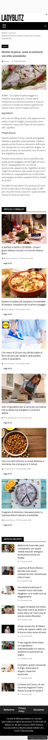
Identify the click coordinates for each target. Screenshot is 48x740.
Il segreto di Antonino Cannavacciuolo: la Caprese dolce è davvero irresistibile (22, 514)
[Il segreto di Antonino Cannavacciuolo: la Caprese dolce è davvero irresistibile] (24, 494)
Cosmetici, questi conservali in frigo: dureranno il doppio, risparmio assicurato (32, 670)
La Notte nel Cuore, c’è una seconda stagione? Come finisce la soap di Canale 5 (31, 687)
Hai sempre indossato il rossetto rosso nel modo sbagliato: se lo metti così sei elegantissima (32, 592)
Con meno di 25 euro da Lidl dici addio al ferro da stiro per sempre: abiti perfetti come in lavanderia (22, 355)
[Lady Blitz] (13, 17)
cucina (4, 46)
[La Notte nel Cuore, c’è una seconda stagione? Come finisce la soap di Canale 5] (8, 687)
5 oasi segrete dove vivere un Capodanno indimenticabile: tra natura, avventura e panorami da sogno (31, 648)
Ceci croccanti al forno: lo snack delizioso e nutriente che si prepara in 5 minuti (23, 463)
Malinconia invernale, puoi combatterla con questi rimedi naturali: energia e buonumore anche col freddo (31, 551)
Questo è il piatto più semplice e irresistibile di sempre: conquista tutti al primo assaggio (24, 303)
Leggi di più (7, 263)
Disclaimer (39, 709)
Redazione (9, 709)
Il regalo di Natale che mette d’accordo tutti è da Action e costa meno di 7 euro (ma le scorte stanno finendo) (32, 611)
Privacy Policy (22, 710)
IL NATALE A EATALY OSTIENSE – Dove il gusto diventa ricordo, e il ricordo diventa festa (22, 250)
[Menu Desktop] (4, 26)
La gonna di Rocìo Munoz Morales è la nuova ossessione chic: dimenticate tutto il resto (32, 572)
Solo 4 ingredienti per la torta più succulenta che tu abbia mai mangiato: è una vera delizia (24, 410)
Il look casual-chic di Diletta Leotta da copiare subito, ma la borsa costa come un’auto (32, 629)
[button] (45, 26)
